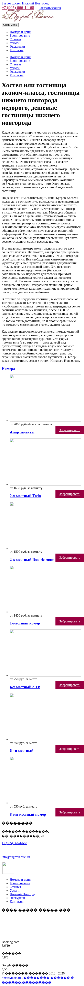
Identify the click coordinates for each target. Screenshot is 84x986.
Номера (8, 368)
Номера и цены (20, 32)
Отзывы (15, 39)
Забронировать (69, 430)
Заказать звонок (50, 8)
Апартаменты (22, 432)
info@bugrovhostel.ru (16, 857)
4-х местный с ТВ (25, 687)
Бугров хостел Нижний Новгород (25, 3)
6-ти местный (21, 750)
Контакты (16, 50)
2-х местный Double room (32, 559)
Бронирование (20, 35)
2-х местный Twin (25, 496)
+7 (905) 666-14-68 (18, 7)
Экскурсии (17, 46)
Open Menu (10, 24)
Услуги (15, 43)
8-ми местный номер (28, 814)
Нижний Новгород (23, 894)
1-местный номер (25, 623)
